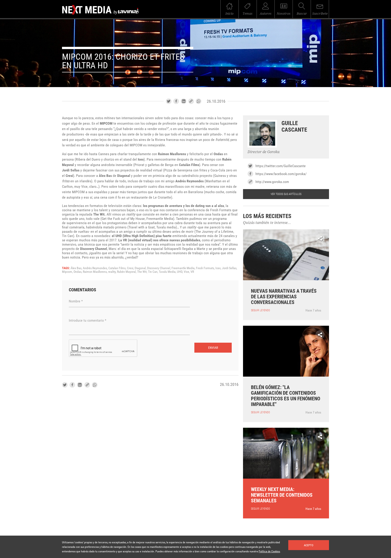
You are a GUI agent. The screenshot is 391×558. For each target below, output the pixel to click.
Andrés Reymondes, (95, 268)
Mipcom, (68, 271)
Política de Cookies (269, 551)
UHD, (180, 271)
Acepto (308, 545)
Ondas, (78, 271)
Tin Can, (153, 271)
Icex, (218, 268)
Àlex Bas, (77, 268)
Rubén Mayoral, (127, 271)
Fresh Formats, (205, 268)
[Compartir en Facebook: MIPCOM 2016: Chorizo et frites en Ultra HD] (176, 101)
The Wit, (142, 271)
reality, (112, 271)
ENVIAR (213, 347)
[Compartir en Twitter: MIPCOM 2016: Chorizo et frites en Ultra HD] (169, 101)
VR (192, 271)
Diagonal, (141, 268)
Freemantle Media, (184, 268)
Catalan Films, (117, 268)
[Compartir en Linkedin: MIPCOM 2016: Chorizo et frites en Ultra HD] (183, 101)
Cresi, (131, 268)
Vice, (187, 271)
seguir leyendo (260, 310)
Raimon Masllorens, (95, 271)
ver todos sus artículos (286, 194)
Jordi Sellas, (229, 268)
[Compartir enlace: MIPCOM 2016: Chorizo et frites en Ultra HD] (191, 101)
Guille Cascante (294, 126)
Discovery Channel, (159, 268)
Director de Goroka (263, 152)
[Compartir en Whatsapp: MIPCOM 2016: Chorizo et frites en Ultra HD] (198, 101)
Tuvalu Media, (168, 271)
